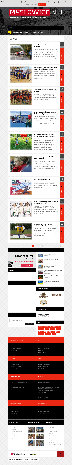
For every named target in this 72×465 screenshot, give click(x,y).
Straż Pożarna (41, 413)
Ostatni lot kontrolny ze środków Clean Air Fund (53, 271)
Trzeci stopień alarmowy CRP (51, 275)
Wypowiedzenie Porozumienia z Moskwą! (51, 282)
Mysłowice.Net (14, 350)
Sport (50, 429)
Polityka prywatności (16, 435)
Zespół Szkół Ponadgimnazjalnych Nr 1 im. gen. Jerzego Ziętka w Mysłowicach (48, 388)
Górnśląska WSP (42, 392)
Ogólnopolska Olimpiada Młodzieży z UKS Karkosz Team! (46, 202)
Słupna (57, 331)
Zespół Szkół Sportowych (43, 397)
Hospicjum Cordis (42, 368)
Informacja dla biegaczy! (42, 179)
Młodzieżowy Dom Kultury (16, 366)
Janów (47, 329)
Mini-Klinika (13, 384)
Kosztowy (52, 329)
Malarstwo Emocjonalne (43, 366)
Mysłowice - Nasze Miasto (16, 348)
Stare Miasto (41, 334)
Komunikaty (51, 442)
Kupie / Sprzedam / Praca (55, 444)
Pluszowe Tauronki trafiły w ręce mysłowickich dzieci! (51, 265)
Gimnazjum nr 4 (41, 395)
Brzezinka (46, 326)
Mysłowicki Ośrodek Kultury (17, 364)
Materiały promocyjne (17, 431)
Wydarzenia (51, 427)
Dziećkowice (41, 329)
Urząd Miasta (13, 345)
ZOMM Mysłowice (14, 411)
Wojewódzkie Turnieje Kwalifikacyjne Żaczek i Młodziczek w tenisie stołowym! (46, 69)
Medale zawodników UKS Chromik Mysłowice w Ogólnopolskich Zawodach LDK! (45, 113)
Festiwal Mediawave (15, 368)
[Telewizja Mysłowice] (32, 457)
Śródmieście (48, 334)
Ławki (44, 331)
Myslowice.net (19, 459)
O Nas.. (13, 427)
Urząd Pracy (13, 415)
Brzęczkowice (53, 326)
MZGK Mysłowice (14, 413)
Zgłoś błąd (14, 438)
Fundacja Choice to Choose (44, 364)
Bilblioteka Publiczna (15, 371)
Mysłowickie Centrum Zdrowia (17, 387)
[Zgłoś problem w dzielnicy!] (22, 267)
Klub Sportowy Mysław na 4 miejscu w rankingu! (45, 90)
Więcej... (62, 56)
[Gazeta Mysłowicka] (17, 457)
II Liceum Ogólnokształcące (44, 384)
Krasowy (58, 329)
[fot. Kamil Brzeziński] (40, 436)
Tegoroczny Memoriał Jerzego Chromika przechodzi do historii (44, 135)
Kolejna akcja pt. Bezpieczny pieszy (52, 254)
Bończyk (40, 326)
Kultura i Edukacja (53, 431)
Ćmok (59, 326)
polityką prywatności (31, 4)
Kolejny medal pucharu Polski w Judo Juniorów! (44, 157)
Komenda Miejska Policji (43, 411)
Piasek (53, 331)
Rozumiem (42, 4)
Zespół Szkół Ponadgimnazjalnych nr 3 (46, 390)
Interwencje (51, 433)
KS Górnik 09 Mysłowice (43, 348)
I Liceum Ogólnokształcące (44, 382)
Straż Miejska (41, 408)
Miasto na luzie (52, 435)
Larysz (39, 331)
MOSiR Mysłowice (42, 345)
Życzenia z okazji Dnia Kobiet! (51, 259)
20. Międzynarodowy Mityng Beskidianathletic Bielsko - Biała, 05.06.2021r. (44, 225)
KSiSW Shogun (41, 350)
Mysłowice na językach (54, 438)
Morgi (48, 331)
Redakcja (14, 429)
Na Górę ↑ (60, 454)
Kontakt (13, 433)
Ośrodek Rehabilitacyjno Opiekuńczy (19, 382)
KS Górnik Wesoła (42, 352)
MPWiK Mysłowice (15, 408)
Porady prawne (52, 440)
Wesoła (54, 334)
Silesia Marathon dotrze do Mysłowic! (42, 45)
